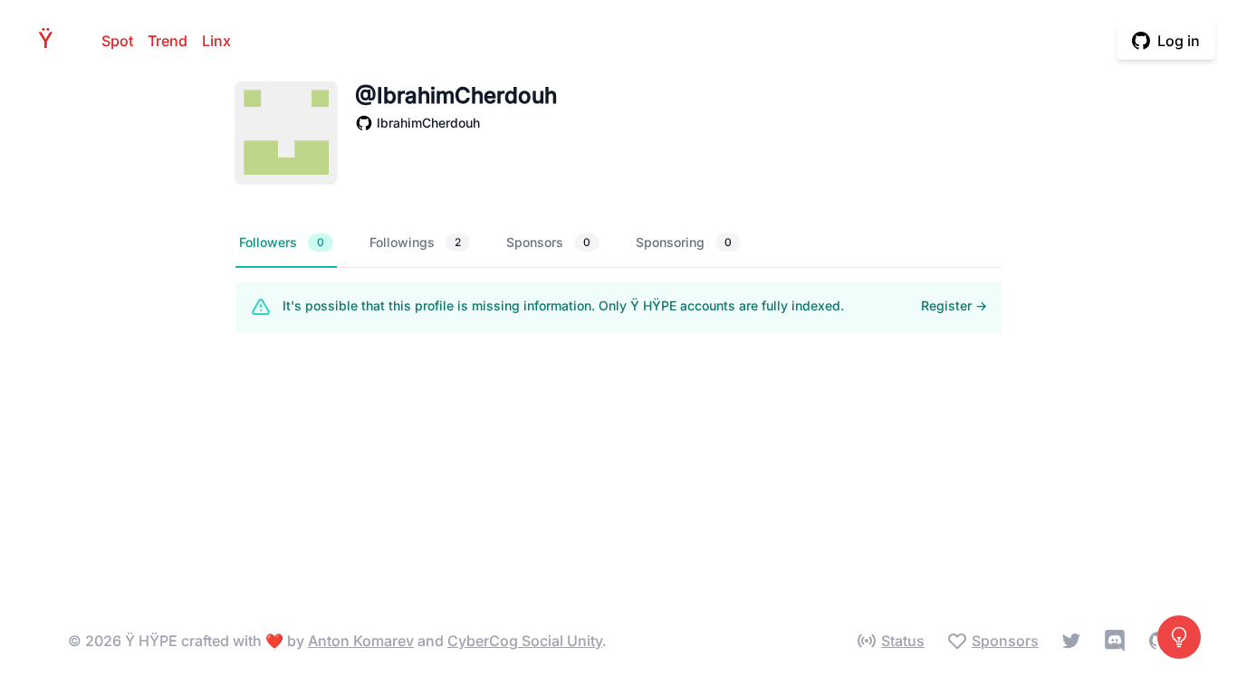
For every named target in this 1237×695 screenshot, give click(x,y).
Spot (117, 41)
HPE (51, 40)
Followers (281, 242)
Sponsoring (684, 242)
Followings (415, 242)
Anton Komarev (361, 641)
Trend (167, 41)
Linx (216, 41)
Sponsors (548, 242)
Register (954, 305)
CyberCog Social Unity (524, 641)
